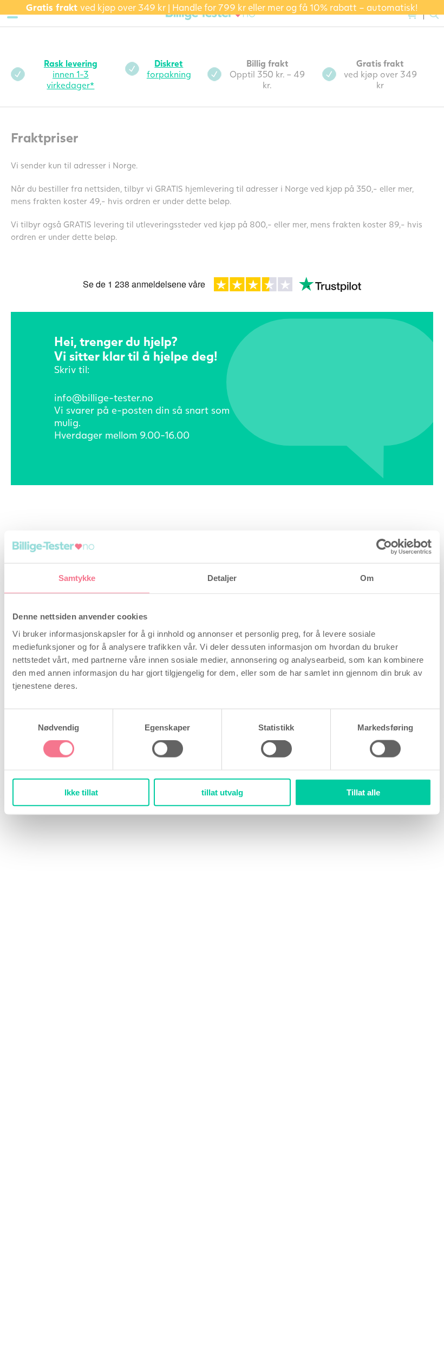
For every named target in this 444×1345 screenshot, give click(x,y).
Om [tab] (367, 578)
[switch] (167, 749)
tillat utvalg (222, 791)
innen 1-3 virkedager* (70, 74)
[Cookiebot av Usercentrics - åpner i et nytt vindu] (384, 547)
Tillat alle (363, 791)
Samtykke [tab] (77, 578)
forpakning (169, 68)
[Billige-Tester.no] (212, 15)
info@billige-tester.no (103, 397)
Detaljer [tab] (222, 578)
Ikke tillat (81, 791)
